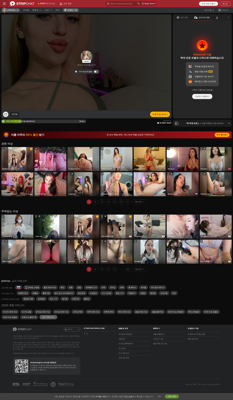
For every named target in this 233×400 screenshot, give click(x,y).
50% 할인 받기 (222, 135)
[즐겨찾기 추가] (5, 114)
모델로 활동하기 (159, 334)
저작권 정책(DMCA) (126, 344)
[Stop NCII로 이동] (66, 384)
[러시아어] (18, 287)
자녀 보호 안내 (124, 353)
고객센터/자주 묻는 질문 (196, 334)
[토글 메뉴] (4, 3)
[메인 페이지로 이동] (22, 3)
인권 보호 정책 (124, 358)
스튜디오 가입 (158, 339)
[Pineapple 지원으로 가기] (53, 384)
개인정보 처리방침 (125, 334)
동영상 (37, 10)
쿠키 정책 (122, 348)
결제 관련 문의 (193, 339)
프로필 (26, 10)
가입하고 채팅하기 (202, 96)
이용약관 (122, 339)
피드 (58, 10)
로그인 (225, 4)
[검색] (138, 4)
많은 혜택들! (207, 90)
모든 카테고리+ (48, 317)
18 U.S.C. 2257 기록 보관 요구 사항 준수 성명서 (203, 384)
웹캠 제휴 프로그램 (160, 344)
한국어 (69, 329)
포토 (48, 10)
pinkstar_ (6, 280)
